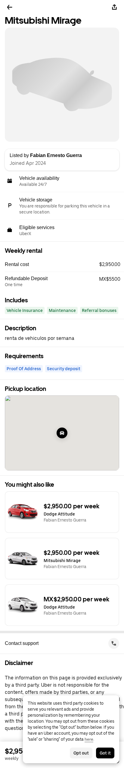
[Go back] (9, 7)
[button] (64, 264)
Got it (105, 753)
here (89, 739)
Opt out (81, 753)
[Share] (114, 7)
